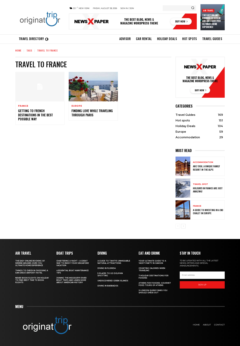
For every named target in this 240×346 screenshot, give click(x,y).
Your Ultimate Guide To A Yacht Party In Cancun (152, 262)
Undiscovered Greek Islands (113, 281)
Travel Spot (200, 184)
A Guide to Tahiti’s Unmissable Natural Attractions (114, 262)
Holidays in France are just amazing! (208, 189)
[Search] (192, 8)
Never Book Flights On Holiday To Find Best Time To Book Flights (32, 280)
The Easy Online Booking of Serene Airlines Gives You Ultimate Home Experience (211, 21)
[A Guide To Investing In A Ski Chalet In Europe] (183, 209)
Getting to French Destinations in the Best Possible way (35, 114)
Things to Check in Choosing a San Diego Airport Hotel (31, 271)
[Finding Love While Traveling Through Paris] (93, 86)
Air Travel (208, 10)
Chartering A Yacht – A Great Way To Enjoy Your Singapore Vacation (72, 263)
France (23, 106)
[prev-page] (178, 226)
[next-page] (183, 226)
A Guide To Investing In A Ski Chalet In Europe (208, 211)
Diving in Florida (107, 268)
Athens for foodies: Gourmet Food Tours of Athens (155, 284)
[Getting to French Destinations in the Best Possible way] (39, 86)
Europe (77, 106)
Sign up (202, 284)
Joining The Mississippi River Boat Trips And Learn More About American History (71, 280)
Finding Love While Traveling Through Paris (92, 112)
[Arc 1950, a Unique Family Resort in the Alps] (183, 166)
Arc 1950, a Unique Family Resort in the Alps (206, 167)
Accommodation (203, 162)
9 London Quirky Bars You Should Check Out (153, 291)
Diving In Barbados (108, 286)
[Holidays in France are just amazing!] (183, 188)
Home (18, 50)
